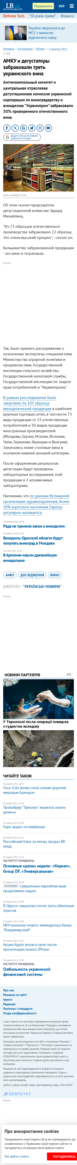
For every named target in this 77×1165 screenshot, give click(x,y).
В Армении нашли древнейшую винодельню (30, 557)
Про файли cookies (17, 1156)
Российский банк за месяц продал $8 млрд (34, 844)
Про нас (8, 990)
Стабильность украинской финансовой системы (26, 971)
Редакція (9, 1004)
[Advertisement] (38, 304)
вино (54, 575)
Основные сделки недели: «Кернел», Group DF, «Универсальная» (36, 868)
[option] (38, 33)
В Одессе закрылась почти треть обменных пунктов (38, 908)
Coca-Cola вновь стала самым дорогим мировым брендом (34, 790)
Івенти (7, 999)
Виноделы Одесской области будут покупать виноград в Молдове (33, 540)
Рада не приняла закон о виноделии (34, 526)
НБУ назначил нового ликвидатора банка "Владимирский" (37, 927)
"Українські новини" (42, 586)
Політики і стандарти (18, 1009)
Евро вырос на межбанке (24, 826)
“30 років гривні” (42, 15)
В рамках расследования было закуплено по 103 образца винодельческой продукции (29, 403)
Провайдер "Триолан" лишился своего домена (34, 810)
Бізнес (40, 49)
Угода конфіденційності (20, 1013)
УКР (61, 6)
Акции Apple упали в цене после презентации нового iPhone (30, 947)
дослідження (32, 575)
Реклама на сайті (15, 995)
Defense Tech (13, 15)
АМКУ (9, 575)
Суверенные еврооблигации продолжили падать (34, 888)
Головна (8, 49)
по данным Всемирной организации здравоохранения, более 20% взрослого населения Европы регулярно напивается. (36, 504)
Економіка (25, 49)
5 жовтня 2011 (58, 49)
